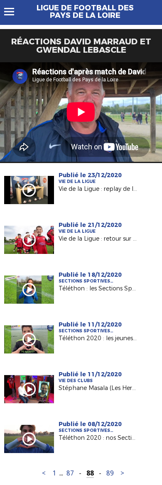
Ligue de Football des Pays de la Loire (85, 11)
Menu (13, 12)
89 (110, 473)
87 (70, 473)
